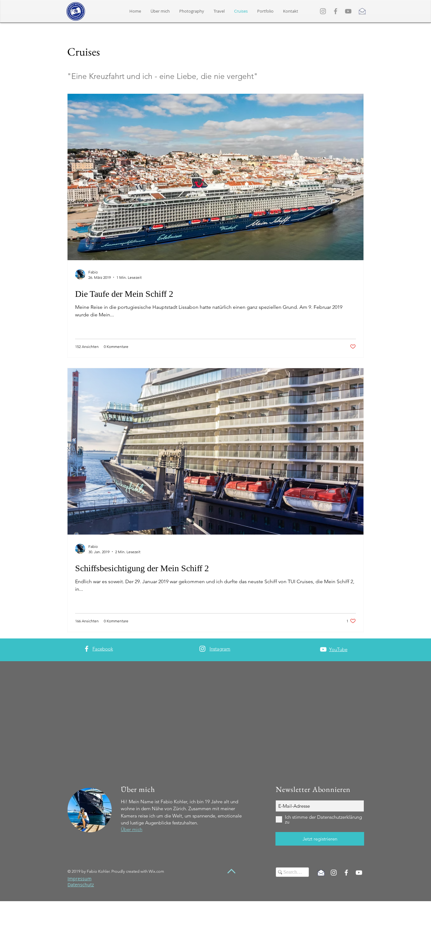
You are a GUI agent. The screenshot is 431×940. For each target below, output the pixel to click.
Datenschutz (81, 885)
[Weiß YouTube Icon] (323, 649)
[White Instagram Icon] (202, 649)
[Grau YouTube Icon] (348, 11)
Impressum (80, 879)
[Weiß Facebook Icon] (346, 873)
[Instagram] (323, 11)
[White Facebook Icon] (87, 649)
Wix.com (156, 871)
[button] (265, 11)
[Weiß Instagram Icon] (334, 873)
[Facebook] (335, 11)
